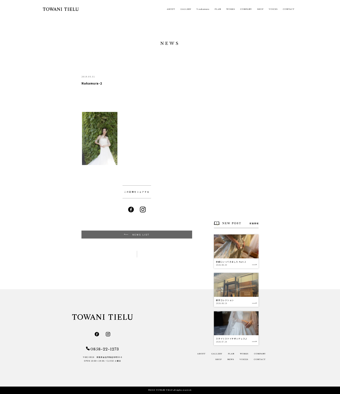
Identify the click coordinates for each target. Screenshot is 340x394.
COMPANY (246, 9)
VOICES (273, 9)
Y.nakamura (203, 9)
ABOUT (171, 9)
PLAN (218, 9)
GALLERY (185, 9)
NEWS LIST (141, 234)
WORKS (230, 9)
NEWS (230, 359)
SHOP (260, 9)
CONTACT (289, 9)
